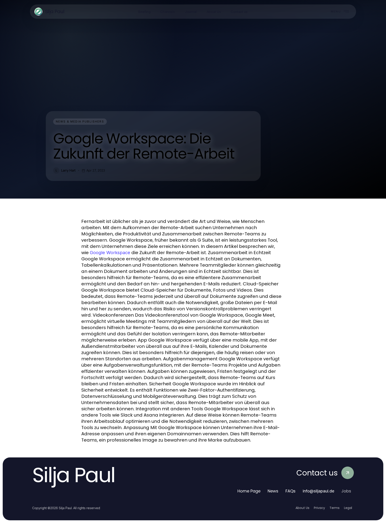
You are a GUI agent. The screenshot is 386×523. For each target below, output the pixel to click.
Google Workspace (110, 252)
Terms (334, 508)
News (273, 491)
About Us (302, 508)
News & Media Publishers (80, 121)
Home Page (248, 491)
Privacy (319, 508)
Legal (348, 508)
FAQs (290, 491)
